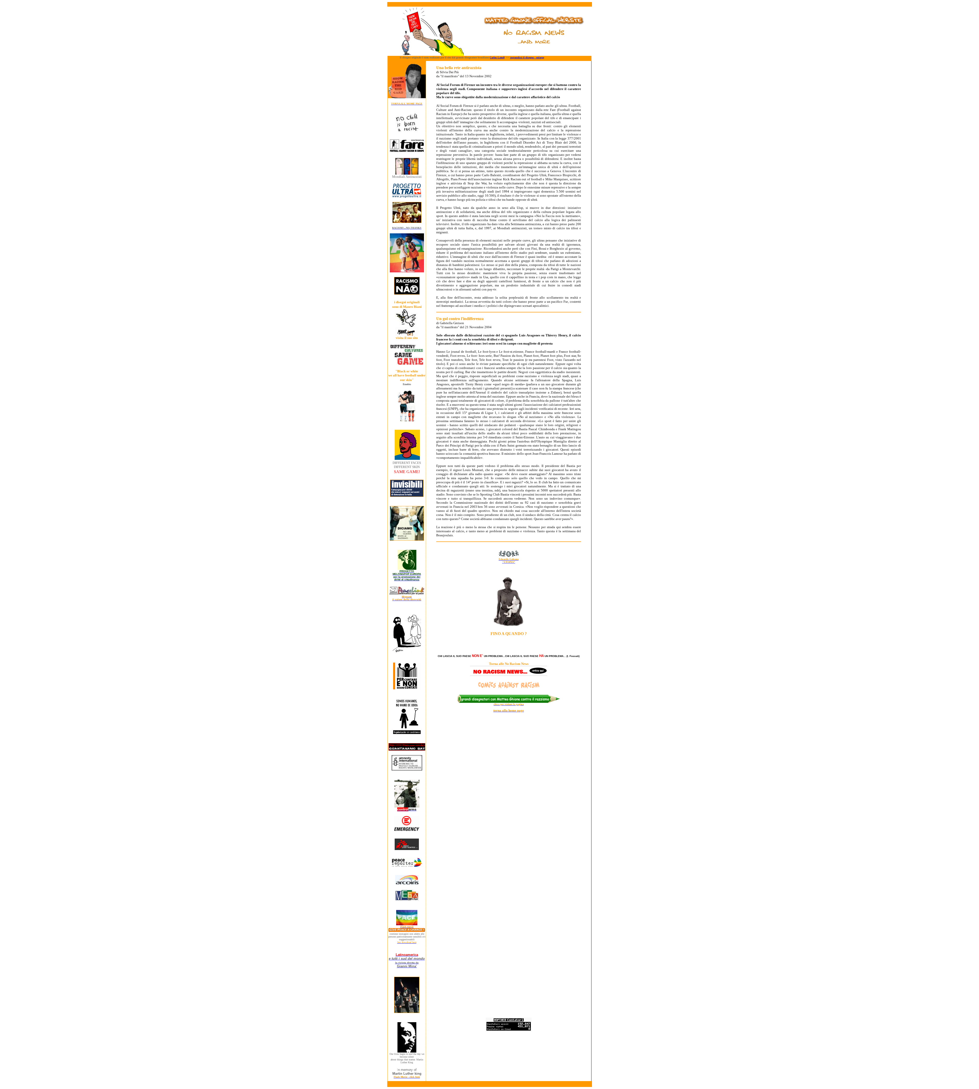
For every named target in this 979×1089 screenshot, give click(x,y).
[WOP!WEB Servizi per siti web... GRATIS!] (509, 1030)
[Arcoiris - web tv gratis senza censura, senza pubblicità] (407, 883)
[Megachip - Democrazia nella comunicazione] (407, 899)
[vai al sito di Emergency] (406, 830)
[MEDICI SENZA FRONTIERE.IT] (407, 848)
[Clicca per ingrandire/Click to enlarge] (406, 221)
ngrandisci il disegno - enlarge (527, 57)
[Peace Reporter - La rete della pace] (407, 865)
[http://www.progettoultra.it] (407, 197)
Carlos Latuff (497, 57)
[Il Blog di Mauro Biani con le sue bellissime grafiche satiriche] (406, 334)
